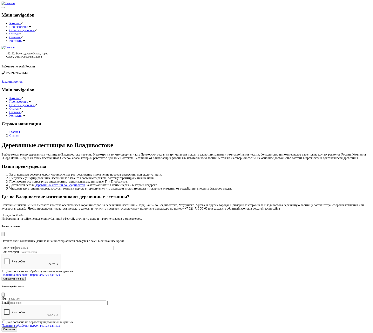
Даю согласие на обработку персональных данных (39, 271)
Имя (4, 298)
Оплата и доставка (22, 30)
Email (5, 302)
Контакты (16, 40)
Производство (19, 26)
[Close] (3, 234)
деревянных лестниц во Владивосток (60, 185)
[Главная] (8, 3)
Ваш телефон (10, 251)
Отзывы (15, 37)
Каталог (15, 23)
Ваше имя (8, 247)
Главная (14, 132)
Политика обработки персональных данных (31, 274)
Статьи (14, 33)
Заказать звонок (12, 81)
